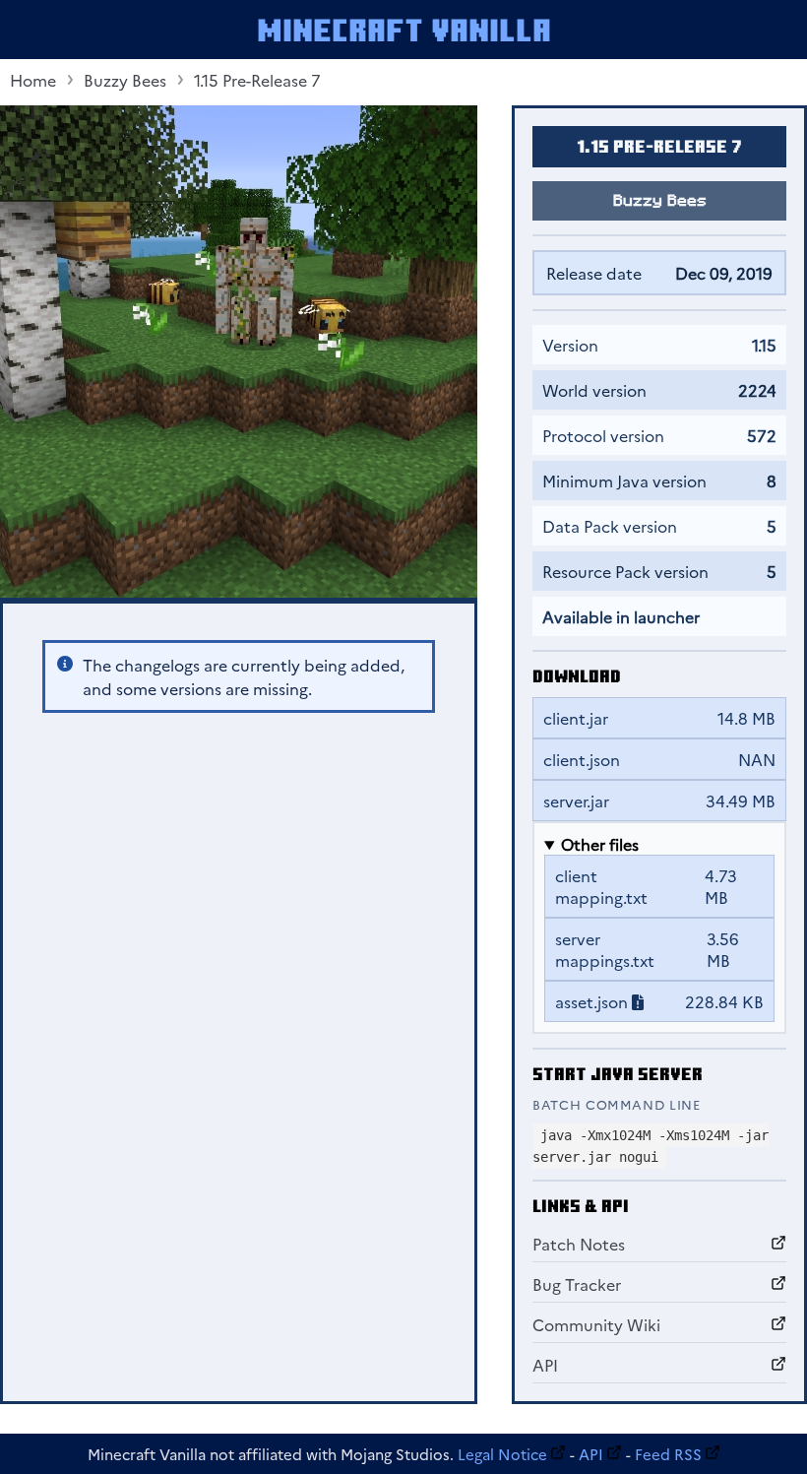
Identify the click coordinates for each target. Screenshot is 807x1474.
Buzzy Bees (125, 80)
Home (33, 80)
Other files (600, 844)
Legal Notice (502, 1453)
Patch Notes (578, 1243)
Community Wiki (596, 1324)
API (545, 1365)
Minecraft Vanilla (404, 29)
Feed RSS (668, 1453)
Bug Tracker (576, 1284)
